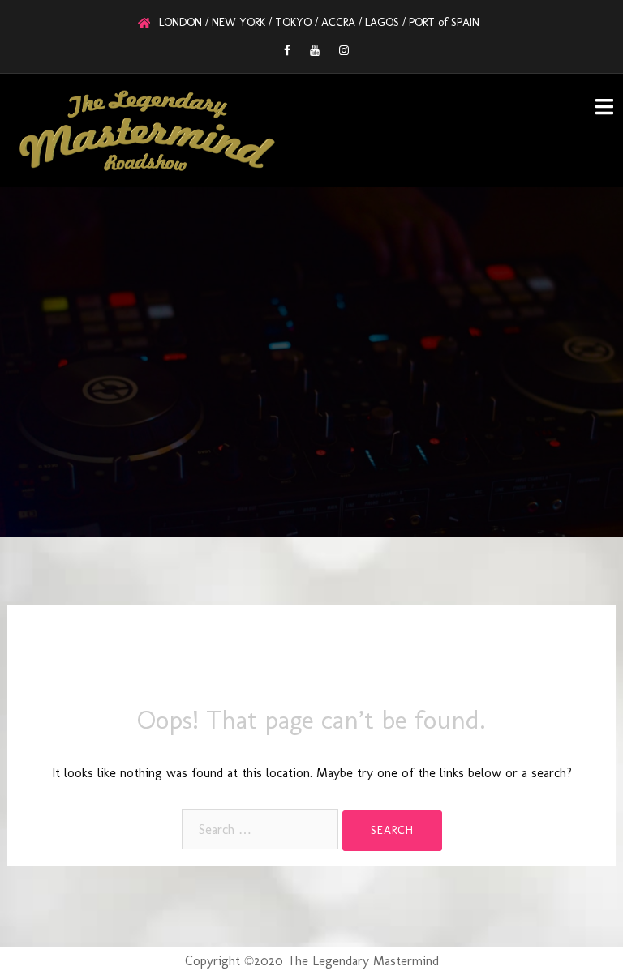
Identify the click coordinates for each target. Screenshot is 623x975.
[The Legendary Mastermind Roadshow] (147, 129)
